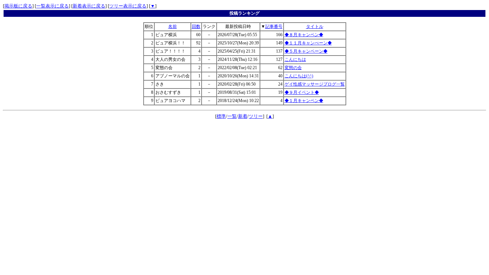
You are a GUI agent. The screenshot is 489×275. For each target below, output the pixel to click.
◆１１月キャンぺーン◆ (308, 42)
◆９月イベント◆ (302, 92)
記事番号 (273, 26)
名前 (172, 26)
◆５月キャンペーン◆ (306, 51)
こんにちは (295, 59)
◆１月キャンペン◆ (304, 100)
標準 (221, 116)
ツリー (256, 116)
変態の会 (293, 67)
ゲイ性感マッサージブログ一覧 (315, 84)
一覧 (232, 116)
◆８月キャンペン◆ (304, 34)
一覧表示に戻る (52, 6)
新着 (242, 116)
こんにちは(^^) (299, 75)
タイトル (314, 26)
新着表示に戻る (89, 6)
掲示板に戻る (18, 6)
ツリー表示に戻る (127, 6)
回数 (196, 26)
